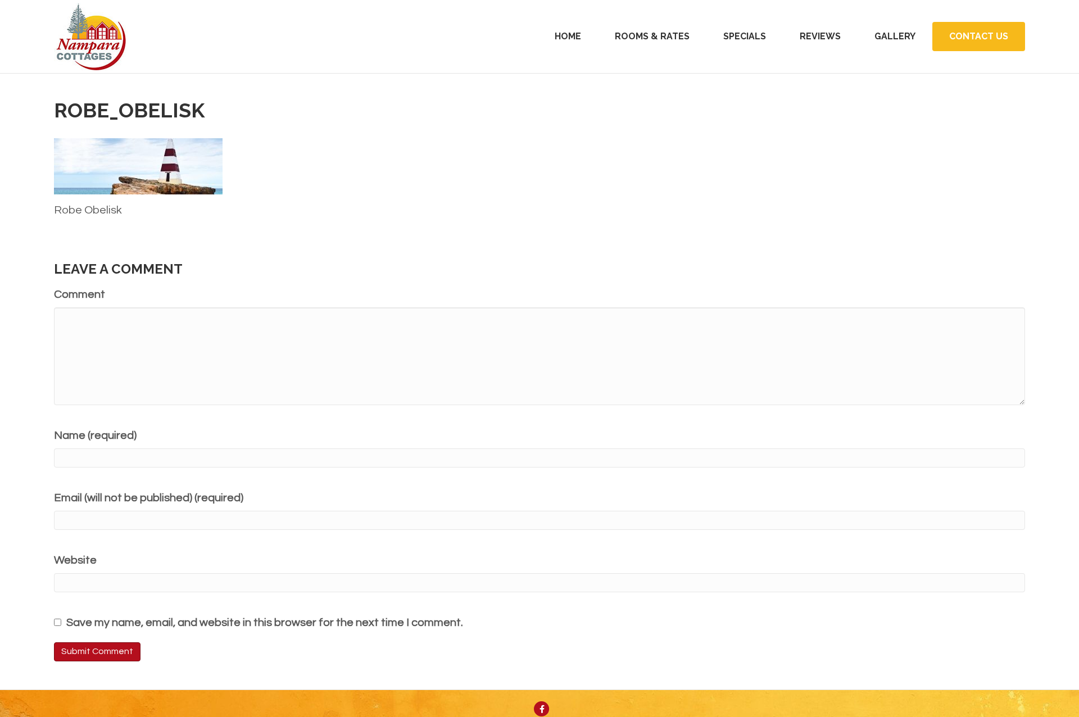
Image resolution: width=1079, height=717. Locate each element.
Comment (79, 294)
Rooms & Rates (652, 36)
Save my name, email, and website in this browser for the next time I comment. (264, 622)
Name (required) (95, 435)
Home (568, 36)
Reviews (820, 36)
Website (75, 560)
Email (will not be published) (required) (148, 497)
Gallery (894, 36)
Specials (744, 36)
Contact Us (978, 36)
